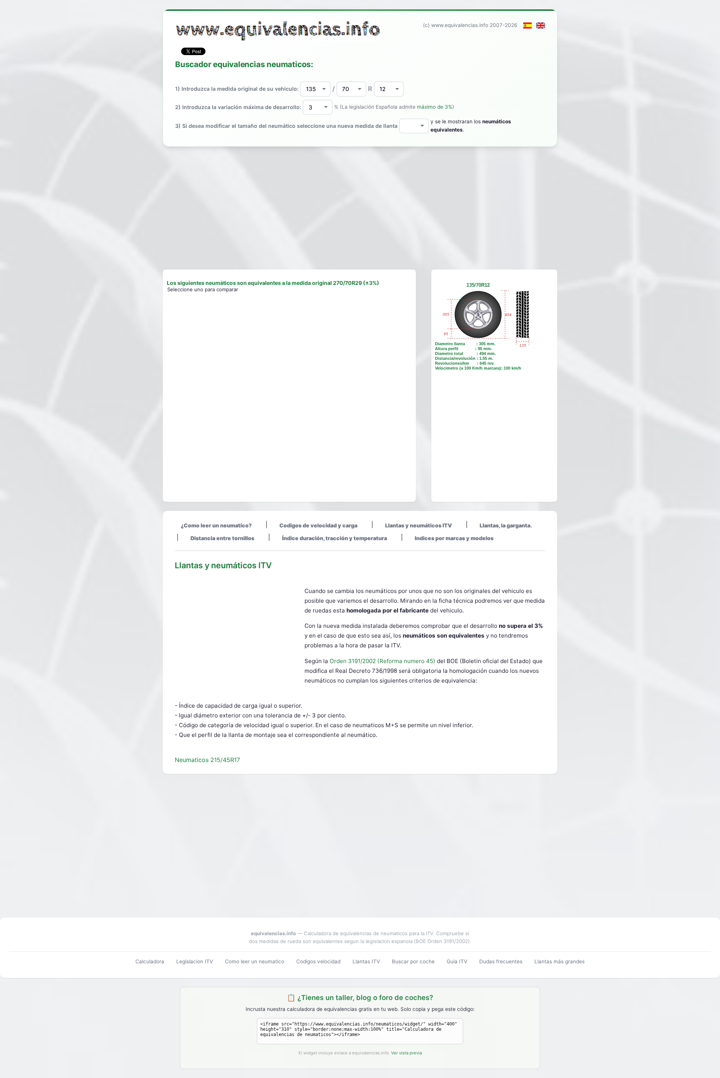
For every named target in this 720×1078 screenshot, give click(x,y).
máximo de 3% (434, 107)
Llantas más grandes (559, 961)
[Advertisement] (360, 208)
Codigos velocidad (318, 961)
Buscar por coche (413, 961)
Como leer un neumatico (254, 961)
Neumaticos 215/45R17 (207, 760)
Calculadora (149, 961)
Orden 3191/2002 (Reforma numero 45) (383, 661)
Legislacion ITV (194, 961)
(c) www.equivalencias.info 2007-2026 (470, 25)
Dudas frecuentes (500, 961)
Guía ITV (457, 961)
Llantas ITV (366, 961)
